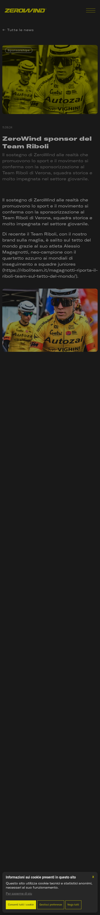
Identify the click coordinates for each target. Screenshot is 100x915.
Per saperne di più (19, 893)
